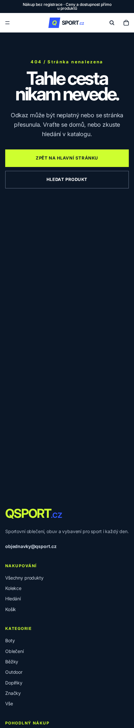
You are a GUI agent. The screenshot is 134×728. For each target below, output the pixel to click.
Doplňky (13, 682)
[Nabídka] (7, 22)
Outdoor (13, 672)
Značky (13, 693)
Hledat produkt (67, 179)
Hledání (13, 598)
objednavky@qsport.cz (31, 546)
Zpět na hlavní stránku (67, 157)
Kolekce (13, 588)
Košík (10, 609)
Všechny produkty (24, 578)
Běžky (11, 661)
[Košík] (126, 23)
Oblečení (14, 651)
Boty (10, 640)
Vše (9, 703)
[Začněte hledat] (112, 23)
